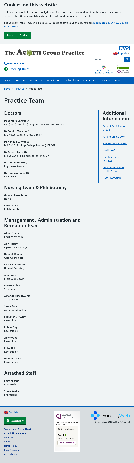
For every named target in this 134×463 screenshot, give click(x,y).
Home (7, 80)
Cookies (8, 441)
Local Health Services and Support (80, 80)
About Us (105, 80)
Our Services (36, 80)
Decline (24, 35)
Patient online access (115, 136)
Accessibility (16, 420)
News (117, 80)
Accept (10, 35)
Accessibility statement (15, 433)
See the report (65, 443)
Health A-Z (109, 150)
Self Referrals (53, 80)
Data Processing (11, 450)
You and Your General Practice (19, 429)
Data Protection (112, 177)
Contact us (9, 437)
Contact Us (20, 80)
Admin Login (10, 454)
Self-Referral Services (115, 143)
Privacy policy (10, 445)
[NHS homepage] (46, 53)
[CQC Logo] (65, 418)
